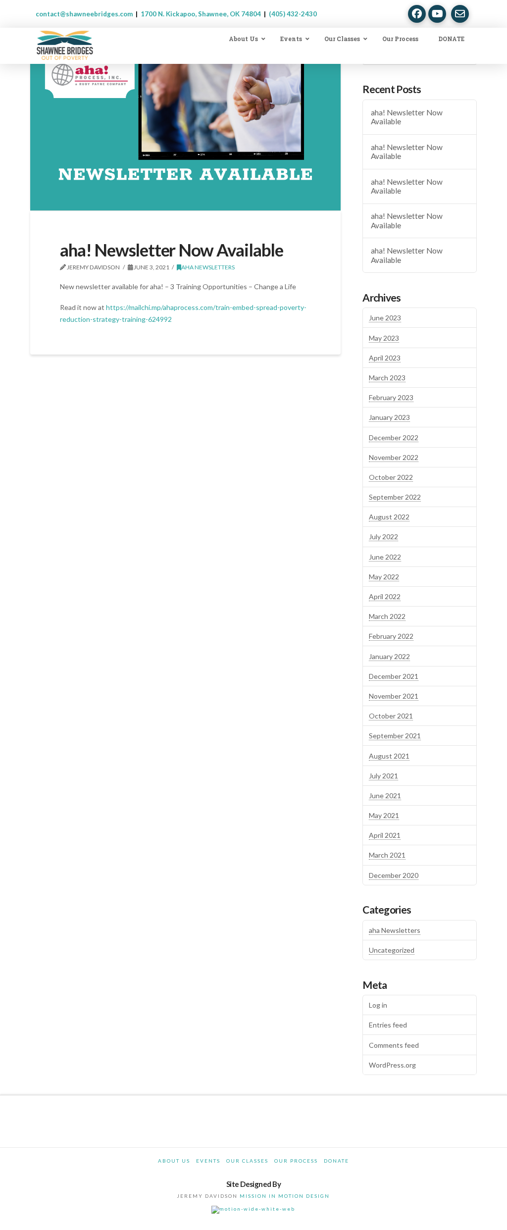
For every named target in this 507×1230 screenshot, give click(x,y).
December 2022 (393, 437)
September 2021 (395, 735)
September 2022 (395, 497)
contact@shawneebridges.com (84, 14)
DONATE (336, 1161)
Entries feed (388, 1025)
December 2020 (393, 875)
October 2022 (391, 477)
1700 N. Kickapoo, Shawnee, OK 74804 (201, 14)
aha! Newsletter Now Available (407, 117)
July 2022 (383, 536)
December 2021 (393, 676)
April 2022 (385, 596)
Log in (378, 1005)
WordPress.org (392, 1065)
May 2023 (384, 338)
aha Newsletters (208, 267)
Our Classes (247, 1161)
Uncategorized (391, 950)
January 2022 (389, 656)
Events (208, 1161)
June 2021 (385, 795)
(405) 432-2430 (293, 14)
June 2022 (385, 557)
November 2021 (393, 696)
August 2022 (389, 516)
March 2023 (387, 377)
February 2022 (391, 636)
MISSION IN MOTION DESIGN (285, 1196)
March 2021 (387, 855)
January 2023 (389, 417)
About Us (174, 1161)
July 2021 (383, 775)
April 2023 (385, 358)
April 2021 (385, 835)
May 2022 (384, 576)
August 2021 (389, 756)
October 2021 (391, 716)
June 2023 (385, 317)
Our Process (296, 1161)
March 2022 (387, 616)
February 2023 (391, 397)
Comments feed (394, 1045)
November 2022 (393, 457)
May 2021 (384, 815)
